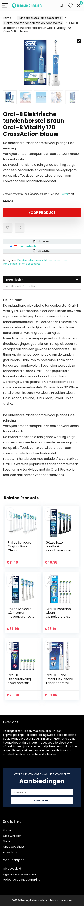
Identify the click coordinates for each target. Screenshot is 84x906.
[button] (79, 41)
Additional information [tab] (21, 286)
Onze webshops (14, 847)
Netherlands (28, 246)
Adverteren (10, 852)
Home (7, 18)
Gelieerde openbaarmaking (21, 879)
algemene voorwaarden (19, 874)
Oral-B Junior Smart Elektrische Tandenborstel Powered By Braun (59, 683)
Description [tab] (15, 280)
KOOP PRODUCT (42, 212)
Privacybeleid (12, 869)
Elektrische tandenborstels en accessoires (33, 23)
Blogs (6, 841)
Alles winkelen (12, 836)
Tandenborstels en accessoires (39, 18)
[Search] (61, 5)
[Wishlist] (70, 5)
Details (64, 194)
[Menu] (4, 5)
